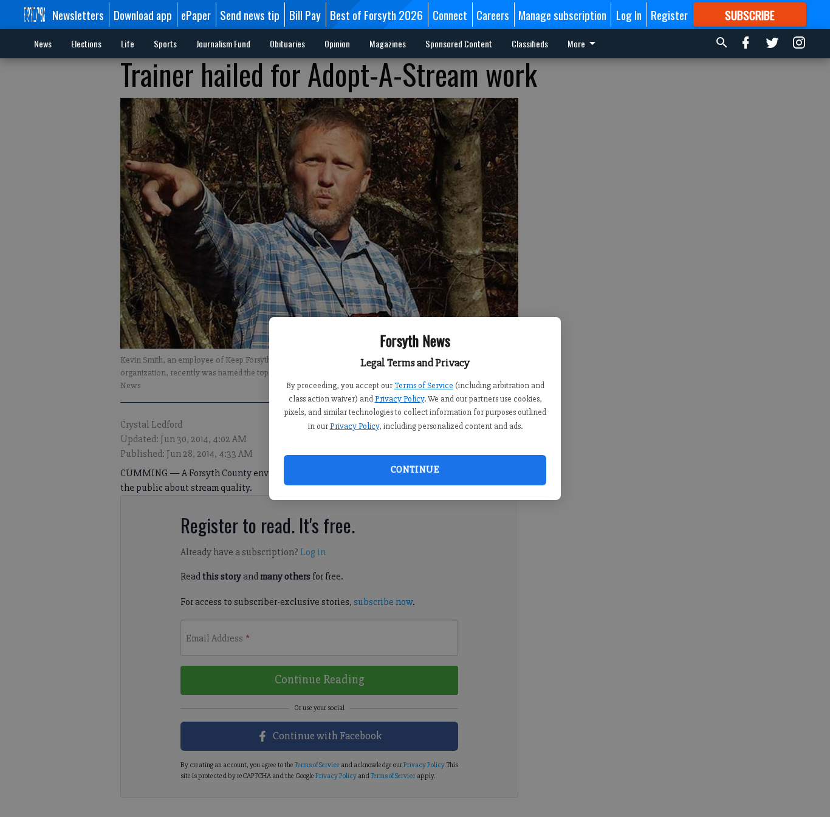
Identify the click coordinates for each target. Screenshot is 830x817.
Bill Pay (305, 14)
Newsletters (78, 14)
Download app (143, 14)
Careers (492, 14)
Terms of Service (423, 385)
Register (669, 14)
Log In (629, 14)
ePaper (196, 14)
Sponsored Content (458, 43)
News (43, 43)
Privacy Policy (399, 399)
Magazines (387, 43)
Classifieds (530, 43)
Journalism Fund (223, 43)
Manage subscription (562, 14)
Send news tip (250, 14)
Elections (86, 43)
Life (127, 43)
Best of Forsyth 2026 (376, 14)
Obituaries (287, 43)
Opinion (337, 43)
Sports (165, 43)
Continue (415, 469)
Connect (450, 14)
